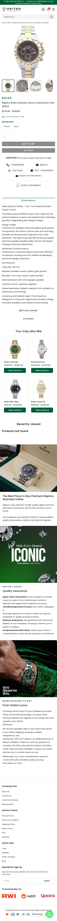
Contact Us (6, 795)
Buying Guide (7, 804)
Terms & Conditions (10, 820)
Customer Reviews (10, 800)
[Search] (51, 16)
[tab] (28, 200)
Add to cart (28, 144)
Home (4, 23)
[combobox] (25, 16)
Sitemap (5, 837)
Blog (4, 861)
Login (4, 848)
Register (5, 852)
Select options (14, 370)
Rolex (9, 23)
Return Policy (7, 828)
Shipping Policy (8, 824)
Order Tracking (8, 857)
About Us (6, 791)
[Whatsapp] (49, 914)
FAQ (3, 832)
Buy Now (28, 150)
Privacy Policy (8, 816)
